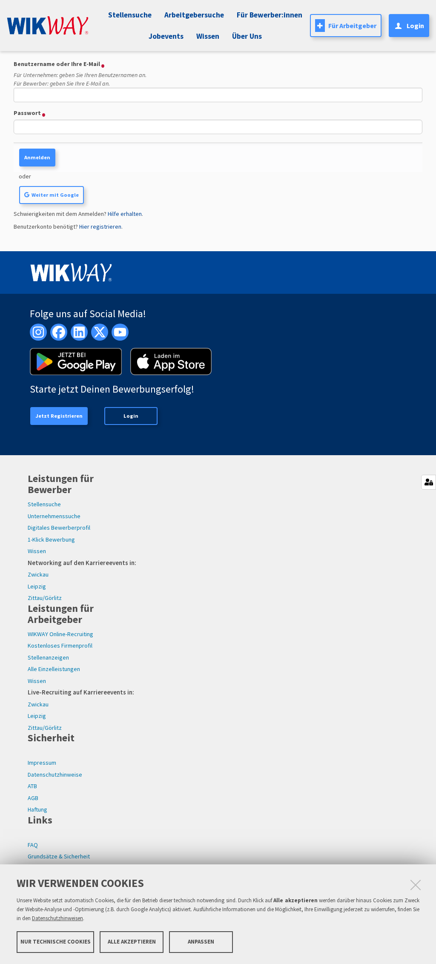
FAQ (33, 845)
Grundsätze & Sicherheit (59, 856)
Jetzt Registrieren (59, 416)
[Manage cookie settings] (428, 482)
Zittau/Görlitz (45, 598)
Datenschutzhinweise (55, 774)
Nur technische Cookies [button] (55, 941)
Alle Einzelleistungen (54, 669)
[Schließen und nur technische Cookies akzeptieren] (415, 885)
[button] (164, 36)
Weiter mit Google (55, 195)
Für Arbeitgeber (352, 25)
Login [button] (415, 25)
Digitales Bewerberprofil (59, 527)
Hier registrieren (100, 226)
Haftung (37, 809)
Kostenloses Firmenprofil (60, 645)
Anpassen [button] (201, 941)
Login (130, 416)
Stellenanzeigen (48, 657)
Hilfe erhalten (125, 214)
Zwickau (38, 574)
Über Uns (247, 36)
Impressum (42, 762)
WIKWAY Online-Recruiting (60, 634)
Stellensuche (130, 15)
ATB (32, 786)
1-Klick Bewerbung (51, 539)
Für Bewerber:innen (269, 15)
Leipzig (37, 586)
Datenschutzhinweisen (57, 918)
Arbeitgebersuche (194, 15)
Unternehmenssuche (54, 516)
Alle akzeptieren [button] (132, 941)
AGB (33, 798)
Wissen (37, 551)
